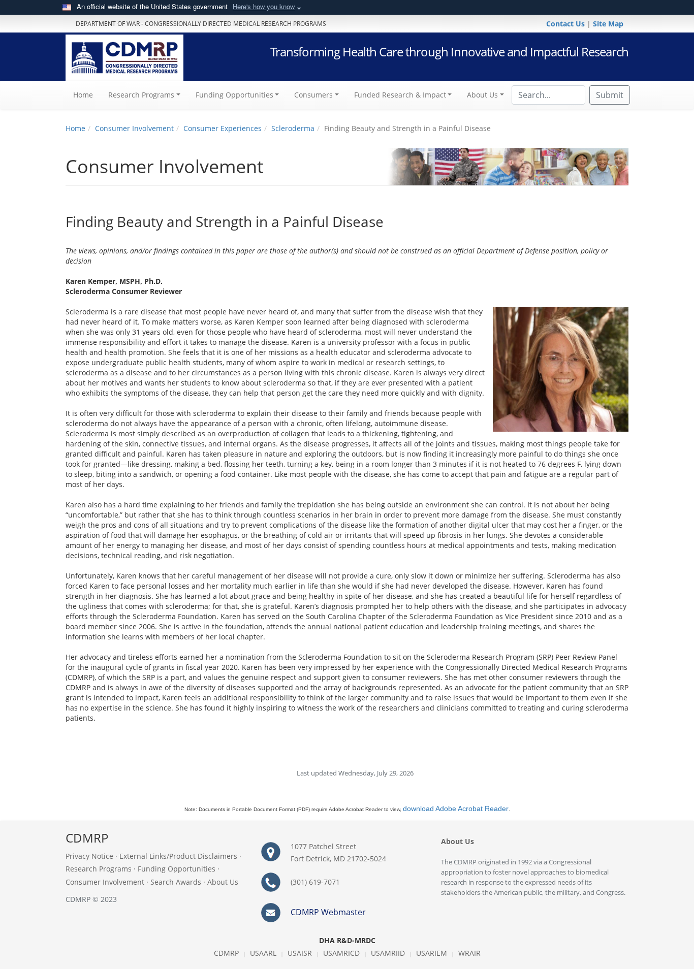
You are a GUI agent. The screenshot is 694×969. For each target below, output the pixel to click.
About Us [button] (482, 95)
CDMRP (226, 953)
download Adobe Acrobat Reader (456, 808)
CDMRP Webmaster (328, 912)
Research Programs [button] (141, 95)
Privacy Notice (89, 856)
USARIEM (431, 953)
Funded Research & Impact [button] (400, 95)
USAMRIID (388, 953)
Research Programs (99, 869)
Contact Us (566, 23)
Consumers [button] (313, 95)
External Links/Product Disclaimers (178, 856)
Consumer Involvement (134, 128)
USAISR (300, 953)
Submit (609, 95)
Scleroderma (292, 128)
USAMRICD (341, 953)
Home (87, 94)
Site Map (608, 23)
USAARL (263, 953)
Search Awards (175, 882)
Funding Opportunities (176, 869)
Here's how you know (264, 6)
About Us (222, 882)
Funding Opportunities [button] (234, 95)
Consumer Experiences (222, 128)
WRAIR (469, 953)
